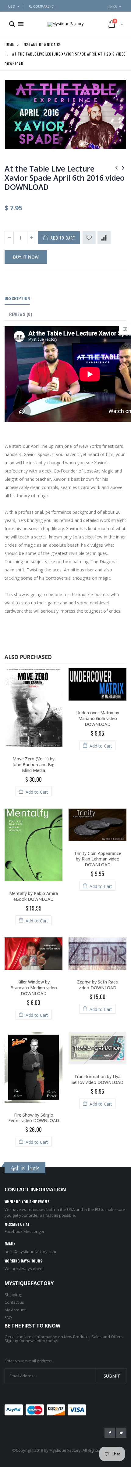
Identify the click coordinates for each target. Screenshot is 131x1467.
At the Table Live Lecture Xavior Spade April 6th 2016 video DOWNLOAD (65, 177)
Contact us (14, 1302)
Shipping (13, 1294)
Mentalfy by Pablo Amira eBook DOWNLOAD (33, 896)
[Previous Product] (116, 167)
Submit (112, 1376)
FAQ (8, 1317)
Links (112, 6)
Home (9, 44)
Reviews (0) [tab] (20, 314)
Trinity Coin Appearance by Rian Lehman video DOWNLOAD (97, 859)
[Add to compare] (104, 237)
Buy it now (26, 257)
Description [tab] (17, 298)
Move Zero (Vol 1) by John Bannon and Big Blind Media (33, 764)
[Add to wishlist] (89, 237)
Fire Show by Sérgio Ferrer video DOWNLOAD (33, 1118)
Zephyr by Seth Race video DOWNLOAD (97, 985)
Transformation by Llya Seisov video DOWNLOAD (97, 1079)
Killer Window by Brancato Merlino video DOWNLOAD (33, 987)
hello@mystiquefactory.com (30, 1251)
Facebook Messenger (24, 1231)
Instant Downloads (41, 44)
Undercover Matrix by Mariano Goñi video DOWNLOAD (97, 718)
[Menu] (20, 24)
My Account (15, 1310)
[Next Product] (123, 167)
